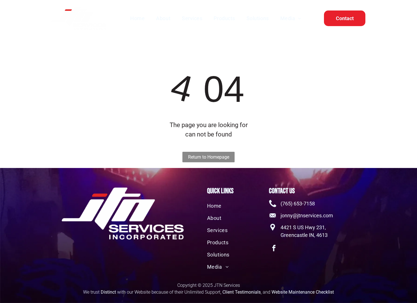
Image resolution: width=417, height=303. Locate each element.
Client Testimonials (241, 292)
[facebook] (274, 248)
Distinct (108, 292)
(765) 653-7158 (298, 204)
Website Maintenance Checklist (302, 292)
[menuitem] (137, 18)
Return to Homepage (208, 157)
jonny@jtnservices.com (307, 215)
